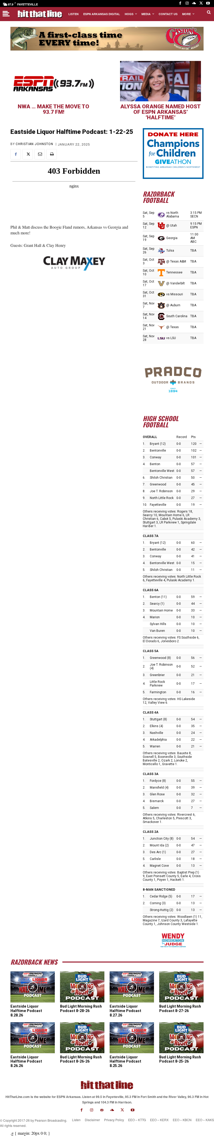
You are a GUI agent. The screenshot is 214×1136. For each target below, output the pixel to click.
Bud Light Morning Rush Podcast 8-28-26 (81, 1008)
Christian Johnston (34, 144)
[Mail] (102, 1110)
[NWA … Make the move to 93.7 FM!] (53, 81)
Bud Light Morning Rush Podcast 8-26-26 (81, 1059)
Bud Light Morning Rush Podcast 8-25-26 (180, 1059)
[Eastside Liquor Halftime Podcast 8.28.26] (32, 986)
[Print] (51, 154)
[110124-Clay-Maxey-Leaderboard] (74, 263)
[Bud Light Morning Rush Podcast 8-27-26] (181, 986)
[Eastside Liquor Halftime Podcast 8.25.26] (132, 1037)
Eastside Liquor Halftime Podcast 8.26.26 (26, 1061)
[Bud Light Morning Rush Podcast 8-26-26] (82, 1037)
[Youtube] (207, 3)
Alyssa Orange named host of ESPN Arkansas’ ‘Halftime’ (160, 112)
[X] (201, 3)
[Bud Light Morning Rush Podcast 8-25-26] (181, 1037)
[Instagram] (187, 3)
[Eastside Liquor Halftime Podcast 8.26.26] (32, 1037)
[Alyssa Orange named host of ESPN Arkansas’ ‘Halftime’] (160, 81)
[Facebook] (180, 3)
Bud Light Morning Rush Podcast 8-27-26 (180, 1008)
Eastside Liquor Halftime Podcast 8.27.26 (125, 1010)
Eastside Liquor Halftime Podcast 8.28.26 (26, 1010)
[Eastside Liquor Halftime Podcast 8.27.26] (132, 986)
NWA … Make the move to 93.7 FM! (53, 109)
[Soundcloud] (194, 3)
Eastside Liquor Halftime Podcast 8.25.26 (125, 1061)
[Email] (39, 154)
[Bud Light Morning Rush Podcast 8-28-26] (82, 986)
